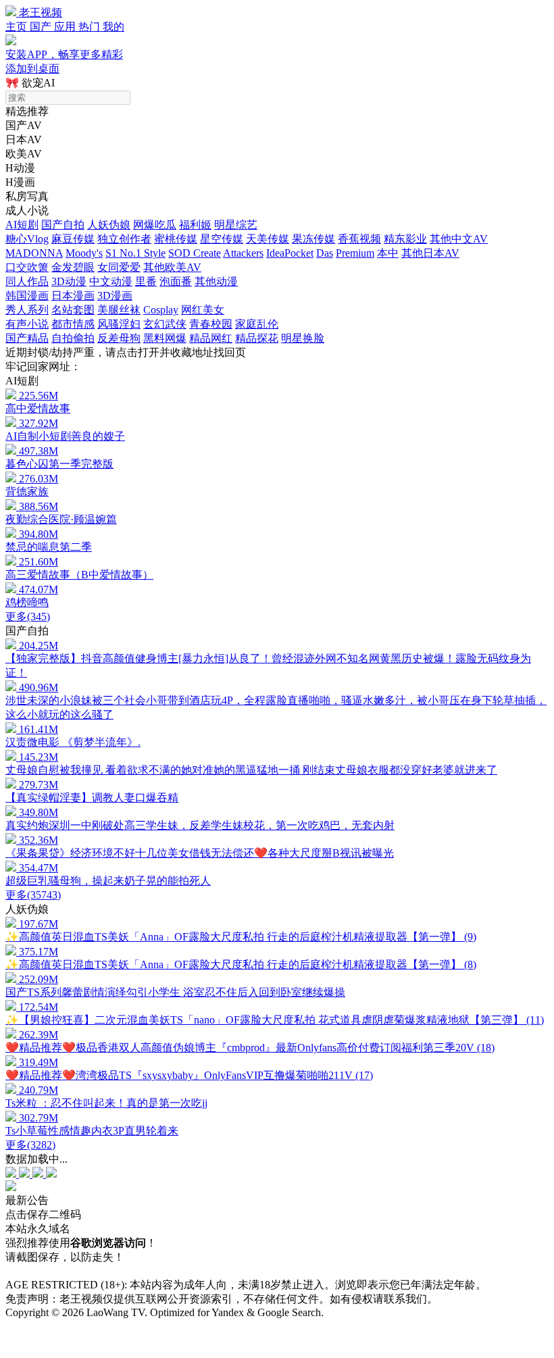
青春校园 (210, 324)
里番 (146, 281)
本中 (388, 253)
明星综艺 (235, 224)
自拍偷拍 (73, 338)
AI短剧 (22, 224)
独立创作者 (124, 239)
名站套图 (73, 310)
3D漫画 (114, 295)
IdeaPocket (289, 253)
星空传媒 (221, 239)
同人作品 (27, 281)
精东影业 (405, 239)
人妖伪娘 (108, 224)
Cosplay (160, 310)
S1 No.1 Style (135, 253)
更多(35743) (33, 895)
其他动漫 (216, 281)
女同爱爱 (119, 267)
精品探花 (256, 338)
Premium (355, 253)
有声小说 (27, 324)
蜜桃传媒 (175, 239)
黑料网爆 (164, 338)
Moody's (84, 253)
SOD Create (194, 253)
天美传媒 (267, 239)
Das (324, 253)
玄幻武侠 (164, 324)
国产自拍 (62, 224)
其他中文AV (459, 239)
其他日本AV (430, 253)
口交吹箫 (27, 267)
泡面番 (175, 281)
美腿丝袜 (119, 310)
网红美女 (202, 310)
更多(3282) (30, 1145)
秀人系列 (27, 310)
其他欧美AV (172, 267)
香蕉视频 (359, 239)
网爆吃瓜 (154, 224)
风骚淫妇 (119, 324)
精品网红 (210, 338)
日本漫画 (73, 295)
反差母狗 (119, 338)
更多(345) (27, 616)
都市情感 (73, 324)
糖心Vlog (27, 239)
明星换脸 (302, 338)
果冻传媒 (313, 239)
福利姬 (195, 224)
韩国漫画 (27, 295)
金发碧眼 (73, 267)
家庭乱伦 (256, 324)
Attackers (243, 253)
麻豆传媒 (73, 239)
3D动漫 (68, 281)
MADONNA (34, 253)
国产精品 (27, 338)
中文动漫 (110, 281)
